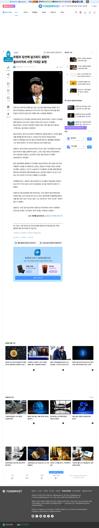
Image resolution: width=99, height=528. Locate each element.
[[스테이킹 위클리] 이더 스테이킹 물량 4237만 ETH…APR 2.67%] (73, 84)
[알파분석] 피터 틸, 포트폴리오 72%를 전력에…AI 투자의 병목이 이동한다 (83, 116)
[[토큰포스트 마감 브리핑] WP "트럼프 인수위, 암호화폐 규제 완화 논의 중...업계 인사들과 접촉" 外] (15, 353)
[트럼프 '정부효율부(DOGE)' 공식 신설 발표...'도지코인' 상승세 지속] (60, 353)
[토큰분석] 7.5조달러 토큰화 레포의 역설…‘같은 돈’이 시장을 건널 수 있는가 (83, 124)
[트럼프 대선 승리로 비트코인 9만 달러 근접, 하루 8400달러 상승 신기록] (82, 353)
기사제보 (23, 237)
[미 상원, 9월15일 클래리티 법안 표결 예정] (73, 69)
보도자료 (30, 237)
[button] (92, 52)
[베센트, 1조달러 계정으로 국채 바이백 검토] (73, 61)
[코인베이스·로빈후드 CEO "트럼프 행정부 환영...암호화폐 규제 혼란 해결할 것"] (38, 353)
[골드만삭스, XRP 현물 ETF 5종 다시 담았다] (73, 92)
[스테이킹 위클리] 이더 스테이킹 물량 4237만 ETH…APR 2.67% (84, 84)
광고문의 (16, 237)
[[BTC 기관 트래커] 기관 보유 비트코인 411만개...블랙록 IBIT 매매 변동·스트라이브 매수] (73, 77)
